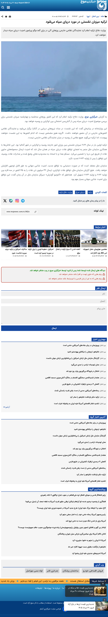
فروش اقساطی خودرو (93, 571)
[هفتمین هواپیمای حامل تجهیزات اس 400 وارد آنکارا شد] (94, 238)
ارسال (54, 328)
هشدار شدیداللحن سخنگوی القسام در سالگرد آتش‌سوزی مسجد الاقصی (79, 455)
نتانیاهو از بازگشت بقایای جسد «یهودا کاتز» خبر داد (87, 546)
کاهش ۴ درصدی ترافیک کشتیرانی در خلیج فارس (87, 461)
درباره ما (56, 588)
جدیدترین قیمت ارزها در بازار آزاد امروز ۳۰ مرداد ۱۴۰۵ (81, 606)
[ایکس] (5, 200)
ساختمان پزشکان (70, 571)
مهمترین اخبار (99, 339)
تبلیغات (39, 588)
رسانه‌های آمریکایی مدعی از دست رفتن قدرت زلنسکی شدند (83, 468)
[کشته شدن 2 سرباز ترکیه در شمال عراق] (67, 238)
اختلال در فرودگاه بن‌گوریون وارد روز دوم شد (89, 448)
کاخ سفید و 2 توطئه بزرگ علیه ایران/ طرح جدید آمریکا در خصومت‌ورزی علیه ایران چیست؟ (71, 508)
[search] (3, 7)
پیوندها (47, 588)
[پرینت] (6, 17)
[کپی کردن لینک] (21, 211)
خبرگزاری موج (91, 117)
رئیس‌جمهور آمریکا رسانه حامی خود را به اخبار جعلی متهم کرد (82, 514)
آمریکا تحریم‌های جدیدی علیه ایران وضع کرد (89, 553)
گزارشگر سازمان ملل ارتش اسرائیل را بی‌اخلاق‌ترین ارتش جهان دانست (79, 435)
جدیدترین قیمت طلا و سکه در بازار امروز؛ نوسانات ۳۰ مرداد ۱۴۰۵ (80, 591)
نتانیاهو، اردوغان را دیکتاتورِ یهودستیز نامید (90, 429)
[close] (102, 583)
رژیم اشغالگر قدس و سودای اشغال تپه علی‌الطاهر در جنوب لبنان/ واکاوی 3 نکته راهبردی (73, 495)
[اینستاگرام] (17, 201)
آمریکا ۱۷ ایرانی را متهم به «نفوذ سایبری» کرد (89, 540)
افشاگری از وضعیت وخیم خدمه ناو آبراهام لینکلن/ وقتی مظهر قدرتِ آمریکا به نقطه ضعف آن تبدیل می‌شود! (65, 501)
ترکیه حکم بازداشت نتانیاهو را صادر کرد (91, 474)
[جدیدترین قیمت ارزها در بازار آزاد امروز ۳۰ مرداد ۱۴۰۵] (101, 606)
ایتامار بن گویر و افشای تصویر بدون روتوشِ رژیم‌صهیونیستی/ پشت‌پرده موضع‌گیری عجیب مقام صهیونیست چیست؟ (62, 527)
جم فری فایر (52, 571)
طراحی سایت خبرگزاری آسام (50, 608)
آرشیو (7, 407)
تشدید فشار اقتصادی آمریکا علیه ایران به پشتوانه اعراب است (83, 481)
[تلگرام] (23, 201)
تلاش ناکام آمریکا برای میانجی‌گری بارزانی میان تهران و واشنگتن (82, 533)
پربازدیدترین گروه (97, 489)
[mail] (10, 17)
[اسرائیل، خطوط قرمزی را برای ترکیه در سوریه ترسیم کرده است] (40, 238)
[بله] (11, 201)
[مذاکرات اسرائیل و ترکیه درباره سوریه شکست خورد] (14, 238)
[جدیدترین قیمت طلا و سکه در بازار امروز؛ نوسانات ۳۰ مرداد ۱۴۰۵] (100, 591)
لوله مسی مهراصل (34, 571)
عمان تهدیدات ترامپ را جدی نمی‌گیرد (92, 442)
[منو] (8, 7)
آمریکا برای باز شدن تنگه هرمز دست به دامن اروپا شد (86, 521)
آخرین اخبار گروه (97, 417)
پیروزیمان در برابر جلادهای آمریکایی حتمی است (88, 422)
